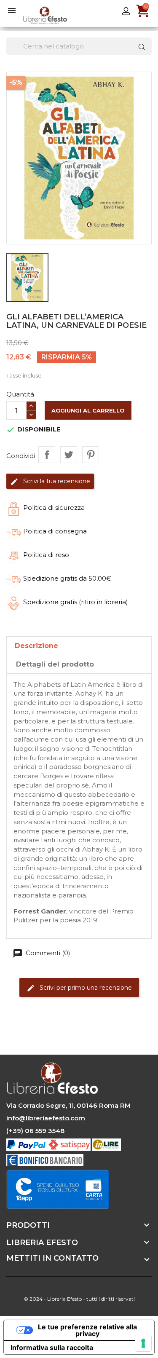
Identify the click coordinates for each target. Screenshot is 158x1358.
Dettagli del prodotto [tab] (55, 664)
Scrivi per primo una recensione (85, 987)
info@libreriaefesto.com (45, 1118)
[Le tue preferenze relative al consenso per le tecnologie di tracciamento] (143, 1343)
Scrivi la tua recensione (55, 481)
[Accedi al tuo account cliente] (126, 10)
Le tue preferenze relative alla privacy (87, 1330)
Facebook (14, 1032)
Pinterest (90, 454)
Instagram (60, 1032)
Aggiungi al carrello (88, 410)
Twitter (37, 1032)
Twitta (68, 454)
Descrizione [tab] (36, 646)
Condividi (46, 454)
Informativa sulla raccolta (52, 1347)
